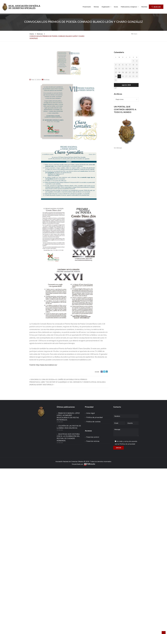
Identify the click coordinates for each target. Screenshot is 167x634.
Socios (116, 7)
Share (135, 34)
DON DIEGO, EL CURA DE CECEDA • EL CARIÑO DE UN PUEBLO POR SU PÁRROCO (58, 379)
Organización (106, 7)
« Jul (115, 88)
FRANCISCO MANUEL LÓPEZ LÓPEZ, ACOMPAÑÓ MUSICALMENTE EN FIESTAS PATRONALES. (68, 416)
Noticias (96, 7)
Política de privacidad (94, 417)
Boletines (144, 7)
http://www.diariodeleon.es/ (46, 365)
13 (126, 69)
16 (137, 69)
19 (123, 72)
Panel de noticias (92, 441)
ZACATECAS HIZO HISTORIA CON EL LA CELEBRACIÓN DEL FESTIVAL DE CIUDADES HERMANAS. (68, 437)
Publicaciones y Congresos (129, 7)
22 (133, 72)
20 (126, 72)
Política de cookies (93, 422)
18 (119, 72)
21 (130, 72)
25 (119, 76)
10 (116, 69)
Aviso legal (90, 413)
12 (123, 69)
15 (133, 69)
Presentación (87, 7)
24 (116, 76)
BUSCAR (157, 7)
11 (119, 69)
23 (137, 72)
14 (130, 69)
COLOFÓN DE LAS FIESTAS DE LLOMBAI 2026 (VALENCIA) (69, 427)
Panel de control (92, 437)
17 (116, 72)
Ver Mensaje (118, 148)
